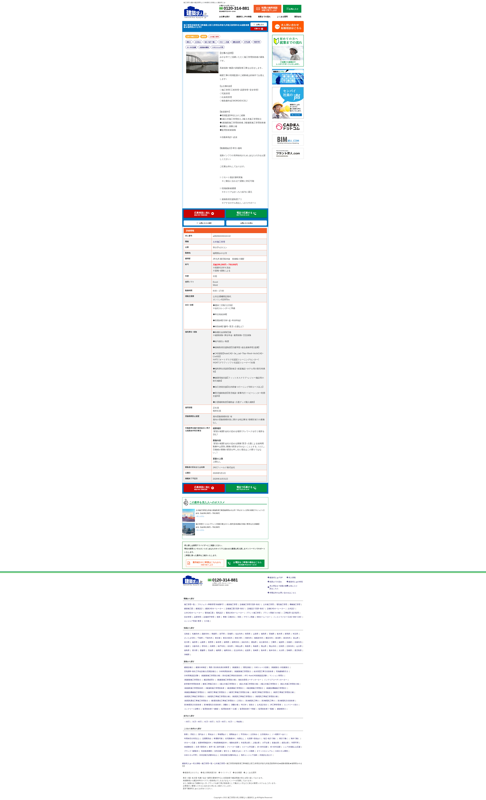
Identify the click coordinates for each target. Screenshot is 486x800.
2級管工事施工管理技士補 (283, 692)
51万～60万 (221, 721)
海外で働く (295, 738)
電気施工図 (209, 612)
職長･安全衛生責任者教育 (219, 667)
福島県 (263, 633)
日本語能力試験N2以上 (208, 755)
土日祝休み (264, 734)
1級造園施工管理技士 (235, 688)
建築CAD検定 (201, 667)
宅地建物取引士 (282, 671)
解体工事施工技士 (210, 683)
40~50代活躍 (275, 746)
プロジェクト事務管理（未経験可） (210, 604)
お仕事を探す (224, 16)
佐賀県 (247, 650)
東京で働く (283, 738)
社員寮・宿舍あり (254, 738)
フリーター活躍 (233, 746)
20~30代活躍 (191, 47)
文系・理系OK (201, 746)
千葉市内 (208, 638)
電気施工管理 (281, 604)
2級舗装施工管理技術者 (215, 688)
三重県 (273, 642)
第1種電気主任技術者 (286, 700)
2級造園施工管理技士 (254, 688)
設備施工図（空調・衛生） (235, 608)
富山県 (295, 638)
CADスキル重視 (281, 751)
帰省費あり (222, 734)
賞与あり (201, 734)
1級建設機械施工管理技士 (276, 688)
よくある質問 (282, 16)
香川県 (194, 650)
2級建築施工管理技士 (192, 679)
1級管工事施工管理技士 (216, 692)
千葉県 (200, 638)
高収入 (189, 42)
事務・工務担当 (229, 617)
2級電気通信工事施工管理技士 (223, 700)
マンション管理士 (276, 675)
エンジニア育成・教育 (192, 621)
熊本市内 (272, 650)
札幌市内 (195, 633)
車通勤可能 (218, 738)
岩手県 (222, 633)
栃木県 (279, 633)
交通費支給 (206, 738)
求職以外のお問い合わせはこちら (283, 592)
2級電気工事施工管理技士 (242, 696)
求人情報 (292, 577)
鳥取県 (247, 646)
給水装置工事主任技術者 (263, 671)
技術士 (251, 704)
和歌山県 (238, 646)
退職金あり (233, 734)
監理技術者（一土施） (229, 708)
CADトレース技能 (261, 667)
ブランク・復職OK (191, 751)
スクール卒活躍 (248, 746)
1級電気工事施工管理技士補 (218, 696)
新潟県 (278, 638)
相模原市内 (258, 638)
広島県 (281, 646)
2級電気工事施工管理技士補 (266, 696)
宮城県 (230, 633)
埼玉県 (295, 633)
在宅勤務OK (230, 738)
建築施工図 (188, 608)
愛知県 (254, 642)
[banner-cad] (288, 126)
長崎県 (255, 650)
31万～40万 (197, 721)
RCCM (243, 704)
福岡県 (203, 36)
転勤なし (241, 738)
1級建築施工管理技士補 (210, 675)
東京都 (217, 638)
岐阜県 (218, 642)
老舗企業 (275, 742)
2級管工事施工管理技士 (261, 692)
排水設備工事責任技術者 (232, 675)
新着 (186, 734)
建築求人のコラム (192, 772)
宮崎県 (289, 650)
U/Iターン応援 (224, 42)
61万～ (231, 721)
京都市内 (298, 642)
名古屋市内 (263, 642)
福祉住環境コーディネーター (249, 679)
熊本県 (263, 650)
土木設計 (291, 608)
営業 (239, 617)
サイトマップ (225, 772)
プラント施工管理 (253, 612)
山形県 (255, 633)
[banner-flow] (288, 50)
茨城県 (271, 633)
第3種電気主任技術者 (212, 704)
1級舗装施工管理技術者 (193, 688)
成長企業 (285, 742)
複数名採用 (236, 42)
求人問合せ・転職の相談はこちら (278, 587)
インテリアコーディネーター (275, 679)
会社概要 (238, 772)
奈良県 (230, 646)
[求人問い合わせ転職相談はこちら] (288, 26)
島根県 (255, 646)
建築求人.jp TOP (276, 577)
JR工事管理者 (275, 704)
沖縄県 (186, 654)
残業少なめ (236, 751)
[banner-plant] (288, 153)
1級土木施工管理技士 (227, 683)
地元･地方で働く (210, 42)
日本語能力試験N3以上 (229, 755)
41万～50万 (209, 721)
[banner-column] (288, 76)
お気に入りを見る (246, 223)
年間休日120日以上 (192, 738)
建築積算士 (281, 708)
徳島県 (186, 650)
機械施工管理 (295, 604)
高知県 (210, 650)
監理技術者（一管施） (248, 708)
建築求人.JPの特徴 (243, 16)
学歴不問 (257, 42)
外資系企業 (245, 742)
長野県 (210, 642)
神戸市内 (221, 646)
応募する (257, 28)
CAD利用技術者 (225, 671)
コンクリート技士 (291, 704)
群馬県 (287, 633)
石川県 (186, 642)
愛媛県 (202, 650)
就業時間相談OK (204, 742)
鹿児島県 (298, 650)
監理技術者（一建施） (211, 708)
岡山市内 (272, 646)
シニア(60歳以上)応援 (291, 746)
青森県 (214, 633)
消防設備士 (247, 667)
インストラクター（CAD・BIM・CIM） (287, 617)
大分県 (281, 650)
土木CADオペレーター (193, 612)
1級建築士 (236, 667)
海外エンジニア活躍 (249, 755)
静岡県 (226, 642)
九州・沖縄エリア (192, 36)
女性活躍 (217, 751)
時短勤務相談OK (220, 742)
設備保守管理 (209, 617)
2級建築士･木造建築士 (280, 667)
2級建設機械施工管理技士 (194, 692)
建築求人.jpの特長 (296, 581)
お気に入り (293, 585)
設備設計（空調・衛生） (255, 608)
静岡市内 (235, 642)
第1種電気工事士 (252, 700)
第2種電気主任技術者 (192, 704)
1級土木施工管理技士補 (248, 683)
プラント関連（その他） (272, 612)
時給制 (239, 721)
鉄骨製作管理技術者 (192, 683)
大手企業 (247, 42)
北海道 (186, 633)
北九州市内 (238, 650)
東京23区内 (227, 638)
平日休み (244, 734)
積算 (218, 617)
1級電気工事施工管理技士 (194, 696)
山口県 (299, 646)
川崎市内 (248, 638)
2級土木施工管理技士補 (289, 683)
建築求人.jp (186, 763)
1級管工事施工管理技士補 (239, 692)
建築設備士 (188, 667)
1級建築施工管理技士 (242, 671)
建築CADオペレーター (214, 608)
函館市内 (205, 633)
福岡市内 (227, 650)
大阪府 (186, 646)
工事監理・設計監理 (291, 612)
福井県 (194, 642)
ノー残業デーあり (279, 734)
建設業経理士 (209, 679)
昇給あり (211, 734)
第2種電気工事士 (268, 700)
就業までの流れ (264, 16)
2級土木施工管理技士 (268, 683)
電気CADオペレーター (235, 612)
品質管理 (197, 617)
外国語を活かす (266, 755)
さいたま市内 (189, 638)
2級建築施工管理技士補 (226, 679)
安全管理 (187, 617)
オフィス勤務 (249, 751)
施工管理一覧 (189, 604)
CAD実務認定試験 (191, 675)
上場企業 (256, 742)
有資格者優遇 (204, 47)
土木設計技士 (262, 704)
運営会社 (297, 16)
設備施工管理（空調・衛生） (250, 604)
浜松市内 (245, 642)
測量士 (226, 704)
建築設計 (199, 608)
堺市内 (204, 646)
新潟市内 (286, 638)
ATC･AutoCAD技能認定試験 (256, 675)
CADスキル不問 (217, 47)
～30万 (187, 721)
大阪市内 (195, 646)
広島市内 (290, 646)
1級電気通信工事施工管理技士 (196, 700)
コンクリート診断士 (192, 708)
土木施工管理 (214, 36)
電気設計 (219, 612)
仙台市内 (238, 633)
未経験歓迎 (188, 746)
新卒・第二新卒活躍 (216, 746)
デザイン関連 (249, 617)
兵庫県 (212, 646)
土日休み (198, 42)
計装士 (240, 700)
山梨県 (202, 642)
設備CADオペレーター (276, 608)
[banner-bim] (288, 139)
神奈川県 (238, 638)
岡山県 (263, 646)
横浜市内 (269, 638)
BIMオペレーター (264, 617)
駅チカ (226, 751)
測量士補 (234, 704)
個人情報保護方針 (210, 772)
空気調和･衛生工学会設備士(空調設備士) (200, 671)
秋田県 (247, 633)
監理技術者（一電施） (266, 708)
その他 (206, 621)
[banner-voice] (288, 102)
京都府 (289, 642)
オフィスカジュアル (265, 751)
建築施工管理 (232, 604)
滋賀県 (281, 642)
